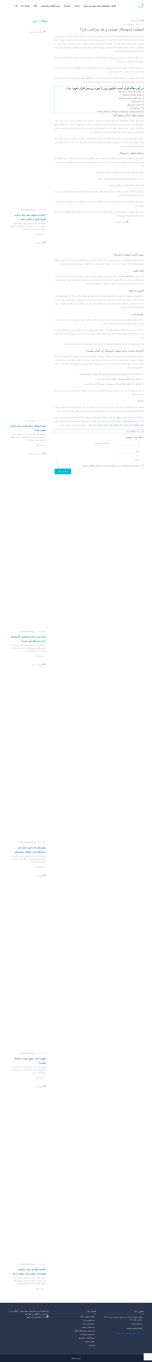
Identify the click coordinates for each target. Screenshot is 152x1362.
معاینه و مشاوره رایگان (87, 1316)
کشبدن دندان (102, 425)
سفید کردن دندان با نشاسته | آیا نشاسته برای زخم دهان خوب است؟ (28, 639)
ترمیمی (118, 417)
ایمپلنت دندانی (85, 78)
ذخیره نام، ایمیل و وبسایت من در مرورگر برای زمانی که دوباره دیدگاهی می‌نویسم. (111, 466)
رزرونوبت (92, 1345)
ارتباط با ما (25, 6)
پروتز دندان (93, 425)
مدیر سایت (126, 24)
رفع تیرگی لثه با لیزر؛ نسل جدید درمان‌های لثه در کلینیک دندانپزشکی (30, 849)
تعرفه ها (67, 6)
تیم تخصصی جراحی (88, 1324)
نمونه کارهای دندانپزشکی (50, 6)
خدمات (76, 6)
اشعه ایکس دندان (126, 276)
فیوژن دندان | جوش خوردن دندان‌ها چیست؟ (30, 1060)
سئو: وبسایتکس (76, 1358)
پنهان (68, 88)
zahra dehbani (25, 210)
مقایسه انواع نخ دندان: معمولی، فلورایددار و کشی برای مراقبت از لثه (29, 1271)
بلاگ (35, 6)
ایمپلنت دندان (114, 425)
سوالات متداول (90, 1341)
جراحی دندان (124, 425)
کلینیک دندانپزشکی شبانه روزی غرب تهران (99, 6)
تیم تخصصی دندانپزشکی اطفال (85, 1331)
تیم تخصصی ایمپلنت (88, 1327)
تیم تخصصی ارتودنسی (87, 1334)
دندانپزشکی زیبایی (129, 421)
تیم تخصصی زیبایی (89, 1320)
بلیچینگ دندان (134, 425)
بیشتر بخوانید (40, 234)
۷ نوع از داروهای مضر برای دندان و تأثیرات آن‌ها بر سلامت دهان (30, 217)
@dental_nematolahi (134, 1328)
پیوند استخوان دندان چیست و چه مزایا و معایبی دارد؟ (28, 428)
